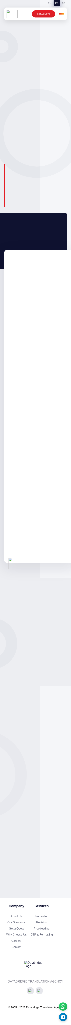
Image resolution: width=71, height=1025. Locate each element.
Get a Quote (43, 14)
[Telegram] (63, 1017)
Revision (41, 922)
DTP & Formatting (41, 934)
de (63, 3)
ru (49, 3)
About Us (16, 916)
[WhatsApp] (63, 1006)
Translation (41, 916)
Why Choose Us (16, 934)
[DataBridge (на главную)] (13, 14)
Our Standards (16, 922)
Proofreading (41, 928)
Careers (16, 940)
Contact (16, 946)
